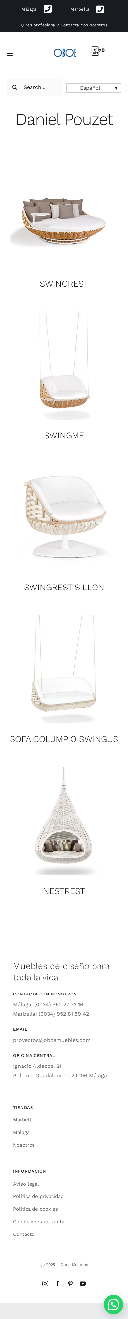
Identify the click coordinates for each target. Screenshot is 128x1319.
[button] (93, 88)
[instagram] (45, 1283)
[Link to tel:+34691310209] (48, 9)
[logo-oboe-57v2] (65, 48)
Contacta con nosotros (84, 25)
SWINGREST (64, 284)
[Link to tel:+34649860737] (100, 9)
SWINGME (64, 435)
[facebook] (58, 1283)
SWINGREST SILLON (64, 587)
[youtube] (83, 1283)
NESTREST (64, 891)
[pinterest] (70, 1283)
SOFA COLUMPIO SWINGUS (64, 739)
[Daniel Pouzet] (64, 213)
